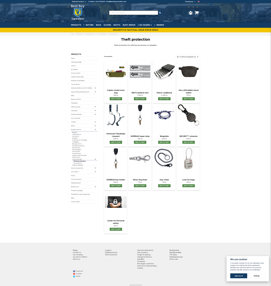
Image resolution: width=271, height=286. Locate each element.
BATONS (89, 25)
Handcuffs (74, 110)
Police (73, 175)
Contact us (77, 252)
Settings (257, 276)
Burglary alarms (90, 34)
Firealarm (75, 138)
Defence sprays (75, 107)
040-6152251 (100, 1)
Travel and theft (101, 34)
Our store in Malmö (80, 257)
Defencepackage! (76, 62)
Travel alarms (77, 163)
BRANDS (160, 25)
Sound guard (76, 147)
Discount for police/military (147, 266)
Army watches (75, 118)
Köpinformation (78, 1)
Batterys (74, 132)
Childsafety (75, 142)
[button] (198, 1)
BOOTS (117, 25)
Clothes (73, 122)
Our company (78, 255)
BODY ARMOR (129, 25)
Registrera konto (111, 252)
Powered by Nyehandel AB (136, 284)
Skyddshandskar (175, 252)
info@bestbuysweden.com (116, 1)
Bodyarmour (75, 186)
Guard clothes (75, 201)
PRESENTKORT (76, 183)
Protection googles (77, 190)
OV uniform (75, 171)
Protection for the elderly (79, 140)
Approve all (239, 276)
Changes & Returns (144, 257)
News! (73, 58)
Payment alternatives (145, 250)
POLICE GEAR (75, 73)
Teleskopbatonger (176, 257)
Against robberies (77, 165)
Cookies (91, 1)
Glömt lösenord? (111, 255)
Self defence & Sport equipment (80, 194)
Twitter (78, 276)
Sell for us (76, 259)
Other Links (173, 259)
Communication (76, 179)
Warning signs (76, 149)
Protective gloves (76, 114)
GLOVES (107, 25)
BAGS (98, 25)
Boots (73, 125)
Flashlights (74, 103)
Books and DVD (76, 99)
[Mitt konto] (191, 13)
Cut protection (75, 84)
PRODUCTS (76, 25)
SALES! (73, 66)
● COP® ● (74, 69)
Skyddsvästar (174, 250)
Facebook (79, 271)
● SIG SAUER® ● (145, 25)
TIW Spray (173, 255)
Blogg (75, 250)
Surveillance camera (78, 146)
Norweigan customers (145, 264)
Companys (141, 261)
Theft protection (79, 161)
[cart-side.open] (197, 13)
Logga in (108, 250)
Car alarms (75, 136)
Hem (72, 34)
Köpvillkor (140, 259)
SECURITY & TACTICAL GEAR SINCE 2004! (135, 30)
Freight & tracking (143, 255)
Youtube (79, 273)
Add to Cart (116, 99)
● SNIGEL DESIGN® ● (77, 80)
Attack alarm (76, 157)
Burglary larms (77, 144)
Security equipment (77, 168)
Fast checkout (142, 252)
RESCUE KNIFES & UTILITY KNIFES (81, 88)
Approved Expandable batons (80, 92)
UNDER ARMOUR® (77, 77)
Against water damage (79, 155)
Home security (76, 153)
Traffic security (76, 134)
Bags (72, 198)
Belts (72, 95)
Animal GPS (76, 151)
